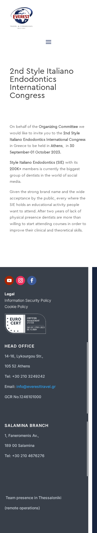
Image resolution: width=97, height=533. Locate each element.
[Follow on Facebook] (31, 280)
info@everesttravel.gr (36, 386)
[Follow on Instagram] (20, 280)
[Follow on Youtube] (9, 280)
